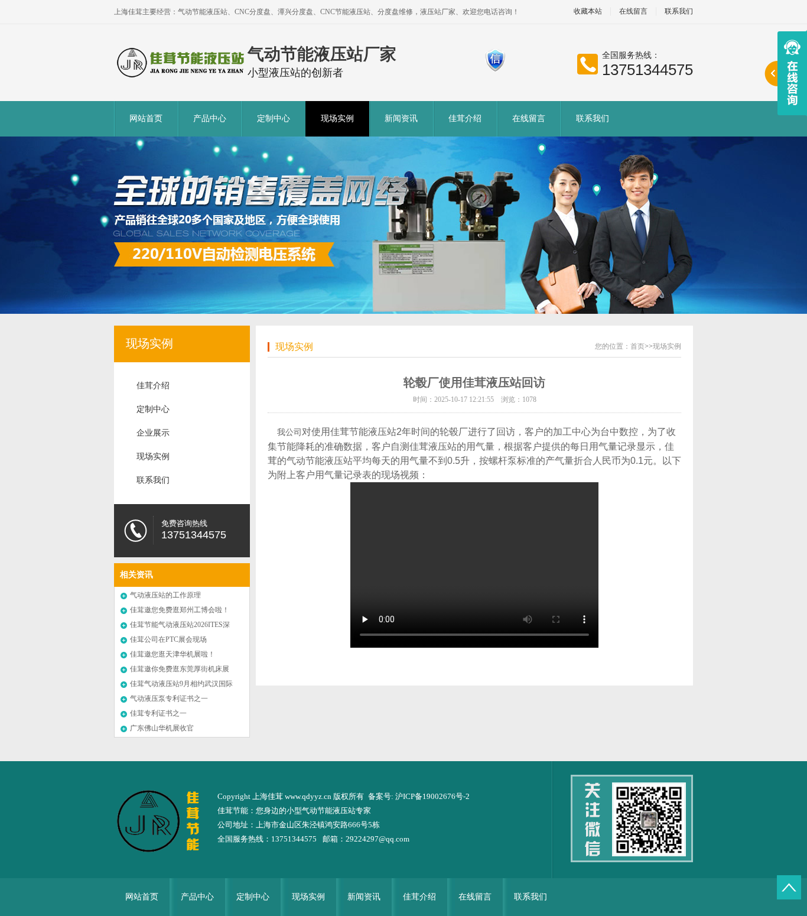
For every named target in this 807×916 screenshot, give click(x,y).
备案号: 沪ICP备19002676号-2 (419, 796)
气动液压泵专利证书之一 (169, 698)
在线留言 (633, 11)
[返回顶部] (789, 887)
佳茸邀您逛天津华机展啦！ (172, 654)
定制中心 (273, 118)
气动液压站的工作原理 (165, 595)
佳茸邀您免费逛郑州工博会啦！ (179, 610)
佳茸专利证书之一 (158, 713)
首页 (637, 346)
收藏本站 (588, 11)
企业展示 (153, 432)
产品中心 (209, 118)
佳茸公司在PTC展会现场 (168, 639)
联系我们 (679, 11)
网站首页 (145, 118)
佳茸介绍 (464, 118)
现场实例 (337, 118)
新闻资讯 (401, 118)
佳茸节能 (232, 810)
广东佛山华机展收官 (162, 728)
